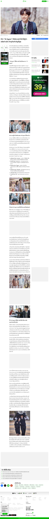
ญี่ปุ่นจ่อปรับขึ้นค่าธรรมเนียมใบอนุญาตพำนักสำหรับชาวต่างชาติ (36, 60)
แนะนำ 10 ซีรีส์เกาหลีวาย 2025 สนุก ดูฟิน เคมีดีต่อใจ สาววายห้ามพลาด (12, 478)
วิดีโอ (45, 498)
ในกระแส (14, 497)
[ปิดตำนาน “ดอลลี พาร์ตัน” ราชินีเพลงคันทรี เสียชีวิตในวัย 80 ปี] (45, 71)
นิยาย (39, 498)
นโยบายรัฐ (2, 498)
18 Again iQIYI (39, 486)
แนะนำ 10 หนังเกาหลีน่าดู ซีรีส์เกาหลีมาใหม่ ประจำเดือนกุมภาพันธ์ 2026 (12, 473)
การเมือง (20, 497)
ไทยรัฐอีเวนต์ (28, 503)
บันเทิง (45, 497)
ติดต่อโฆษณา (14, 510)
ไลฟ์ (42, 35)
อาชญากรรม (14, 498)
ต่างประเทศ (33, 62)
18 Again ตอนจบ (28, 486)
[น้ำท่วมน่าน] (4, 57)
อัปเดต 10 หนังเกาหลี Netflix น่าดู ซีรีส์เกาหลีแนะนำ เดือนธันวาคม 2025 (12, 475)
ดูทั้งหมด (46, 57)
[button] (1, 50)
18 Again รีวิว (17, 486)
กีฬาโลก (2, 504)
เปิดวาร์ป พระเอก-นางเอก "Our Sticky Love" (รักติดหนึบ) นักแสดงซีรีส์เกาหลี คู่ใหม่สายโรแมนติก (16, 471)
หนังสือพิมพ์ (34, 497)
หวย (33, 498)
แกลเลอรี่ (13, 504)
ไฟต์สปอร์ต (17, 503)
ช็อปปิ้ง (27, 502)
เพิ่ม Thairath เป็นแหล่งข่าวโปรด (40, 38)
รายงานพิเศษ (27, 497)
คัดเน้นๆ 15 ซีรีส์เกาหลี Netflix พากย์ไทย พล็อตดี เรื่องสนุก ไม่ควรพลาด (12, 476)
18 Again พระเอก (33, 486)
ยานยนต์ (20, 498)
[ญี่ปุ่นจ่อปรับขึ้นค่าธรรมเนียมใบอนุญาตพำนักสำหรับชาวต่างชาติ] (45, 61)
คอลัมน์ (40, 497)
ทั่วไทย (8, 497)
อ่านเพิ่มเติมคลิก (4, 510)
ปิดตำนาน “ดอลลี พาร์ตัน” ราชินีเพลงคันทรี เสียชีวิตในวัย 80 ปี (36, 71)
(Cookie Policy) (4, 511)
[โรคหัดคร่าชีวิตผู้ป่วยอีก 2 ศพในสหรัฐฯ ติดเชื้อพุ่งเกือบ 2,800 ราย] (45, 66)
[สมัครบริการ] (40, 86)
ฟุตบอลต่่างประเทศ (3, 503)
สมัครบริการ (44, 1)
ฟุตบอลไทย (8, 503)
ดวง (26, 498)
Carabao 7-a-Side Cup (19, 504)
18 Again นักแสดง (22, 486)
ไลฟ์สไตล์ (39, 35)
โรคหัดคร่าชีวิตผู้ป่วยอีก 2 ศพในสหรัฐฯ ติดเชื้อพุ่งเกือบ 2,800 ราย (36, 65)
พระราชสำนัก (2, 497)
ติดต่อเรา (10, 510)
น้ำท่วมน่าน (4, 61)
